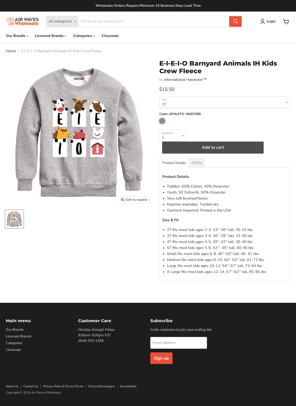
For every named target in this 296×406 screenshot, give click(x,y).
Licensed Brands (50, 35)
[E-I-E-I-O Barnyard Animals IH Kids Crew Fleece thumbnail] (14, 219)
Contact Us (30, 386)
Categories (83, 35)
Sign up (161, 358)
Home (11, 51)
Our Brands (16, 35)
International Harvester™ (185, 79)
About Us (12, 386)
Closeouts (110, 35)
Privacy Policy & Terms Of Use (63, 386)
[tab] (174, 163)
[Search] (235, 21)
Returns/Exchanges (102, 386)
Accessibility (128, 386)
